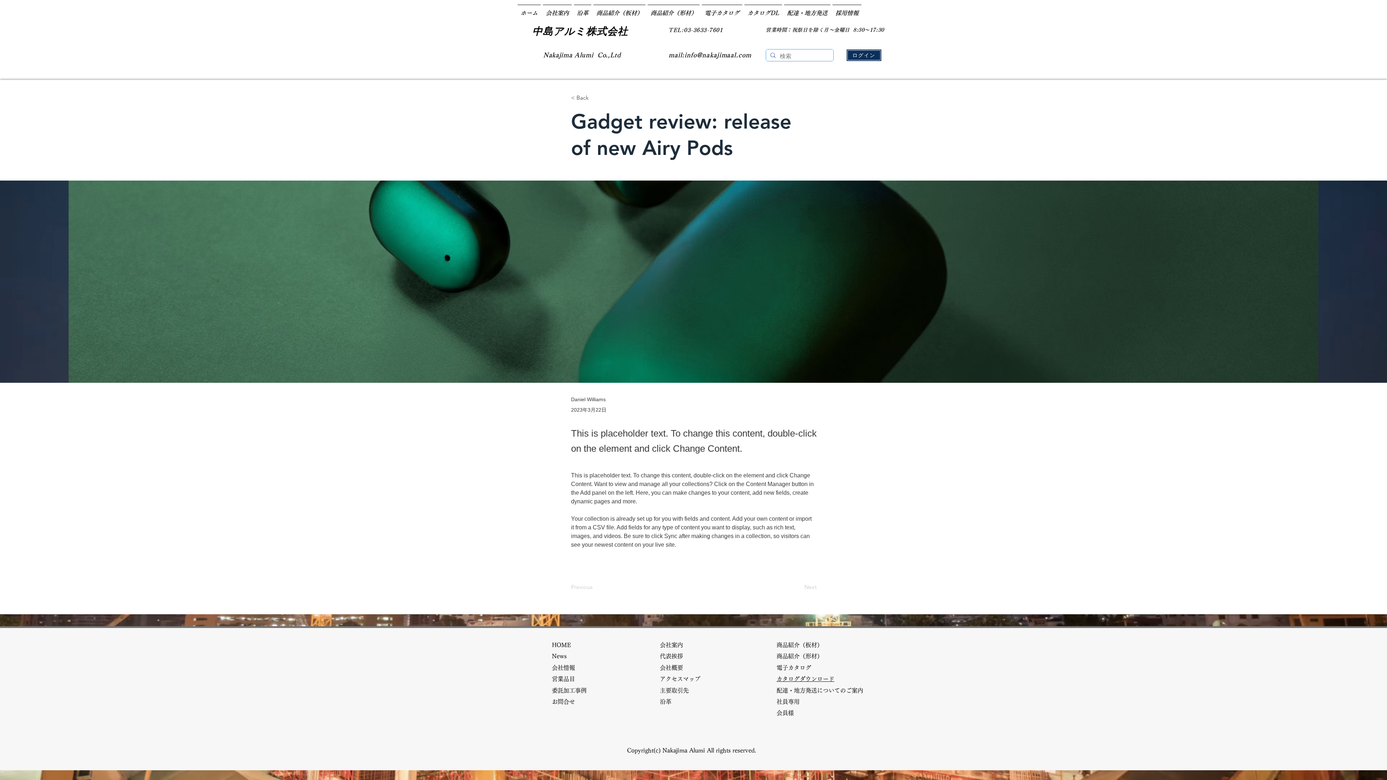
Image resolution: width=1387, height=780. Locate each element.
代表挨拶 (674, 656)
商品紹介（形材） (802, 656)
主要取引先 (677, 690)
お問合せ (566, 702)
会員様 (788, 713)
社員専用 (788, 702)
